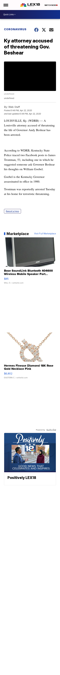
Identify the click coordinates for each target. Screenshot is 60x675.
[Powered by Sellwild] (51, 430)
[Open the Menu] (5, 5)
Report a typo (12, 211)
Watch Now (50, 5)
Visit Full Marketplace (45, 234)
